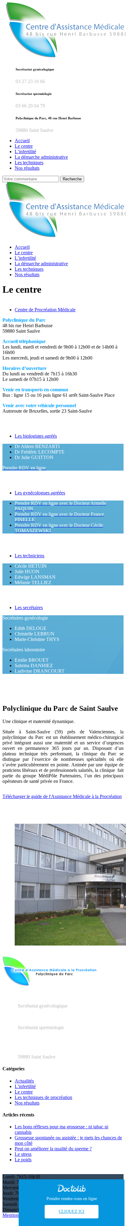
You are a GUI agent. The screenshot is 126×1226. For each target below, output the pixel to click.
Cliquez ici (71, 1211)
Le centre (24, 1091)
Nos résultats (27, 1102)
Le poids (23, 1159)
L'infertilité (25, 1086)
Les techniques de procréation (43, 1097)
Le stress (23, 1154)
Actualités (24, 1080)
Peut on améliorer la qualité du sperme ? (53, 1148)
